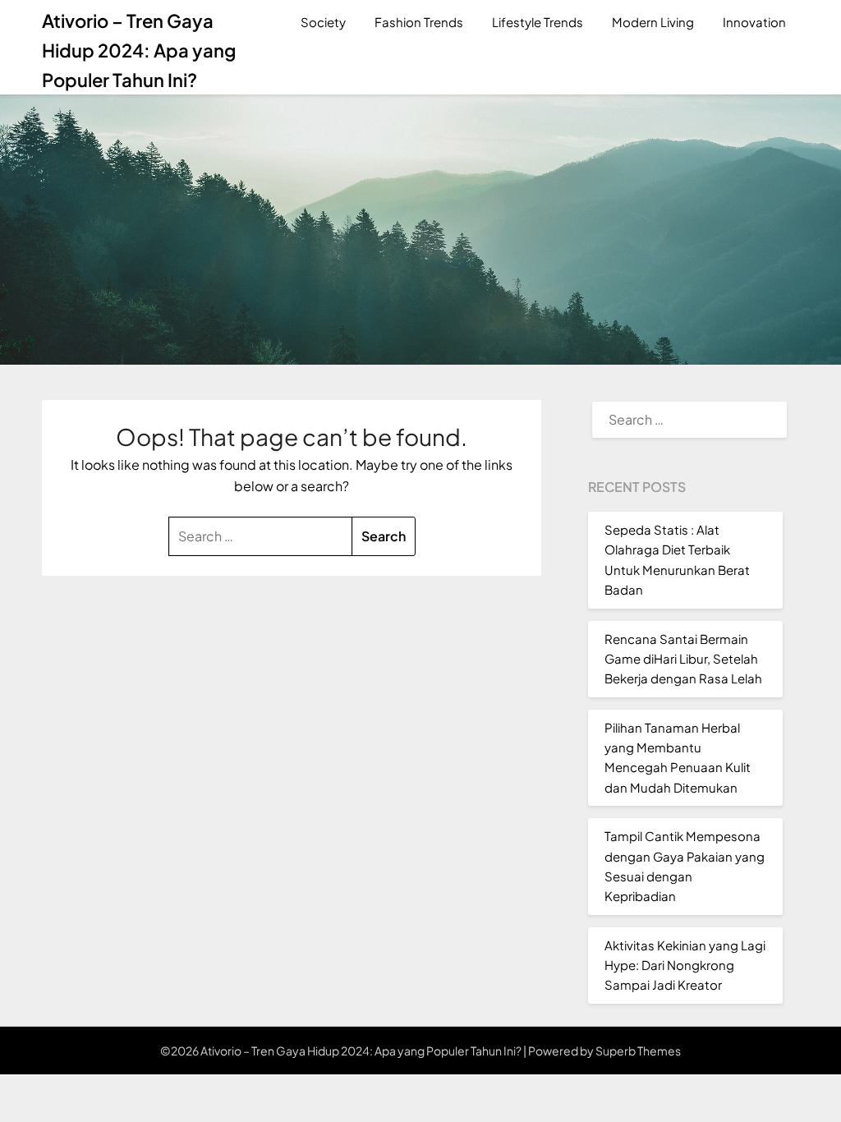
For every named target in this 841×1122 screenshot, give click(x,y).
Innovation (754, 22)
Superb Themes (638, 1050)
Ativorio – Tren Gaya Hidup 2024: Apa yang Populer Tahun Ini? (139, 50)
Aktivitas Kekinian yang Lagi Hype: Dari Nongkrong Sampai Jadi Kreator (684, 965)
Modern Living (653, 22)
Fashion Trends (419, 22)
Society (323, 22)
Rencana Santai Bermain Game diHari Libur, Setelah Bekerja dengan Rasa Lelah (683, 659)
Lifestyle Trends (537, 22)
